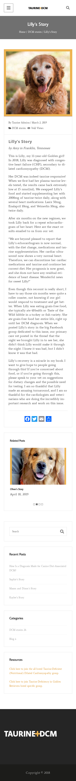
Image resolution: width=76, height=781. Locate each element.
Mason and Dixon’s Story (23, 588)
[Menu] (8, 8)
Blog (12, 639)
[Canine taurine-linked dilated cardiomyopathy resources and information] (38, 8)
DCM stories (18, 128)
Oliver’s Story (16, 489)
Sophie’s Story (17, 579)
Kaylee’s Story (16, 597)
